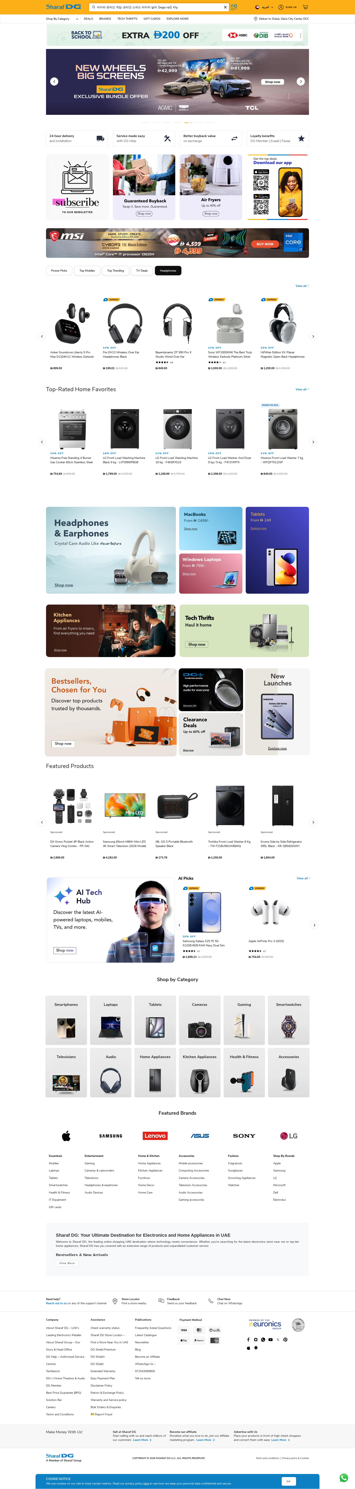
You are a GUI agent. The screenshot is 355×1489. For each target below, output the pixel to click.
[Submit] (93, 7)
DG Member (53, 1388)
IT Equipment (57, 1202)
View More (67, 1265)
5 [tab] (188, 122)
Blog (138, 1352)
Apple (277, 1165)
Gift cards (55, 1209)
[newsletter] (77, 187)
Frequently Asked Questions (153, 1330)
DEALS (88, 19)
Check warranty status (105, 1330)
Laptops (54, 1173)
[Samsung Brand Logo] (111, 1138)
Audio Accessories (191, 1195)
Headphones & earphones (101, 1187)
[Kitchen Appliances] (110, 633)
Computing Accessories (194, 1173)
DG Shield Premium (103, 1352)
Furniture (144, 1180)
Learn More (140, 1442)
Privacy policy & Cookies (295, 1460)
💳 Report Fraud (101, 1416)
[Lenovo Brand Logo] (155, 1138)
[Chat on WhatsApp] (344, 1478)
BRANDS (105, 19)
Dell (275, 1195)
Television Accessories (193, 1187)
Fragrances (235, 1165)
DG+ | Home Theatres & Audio (65, 1380)
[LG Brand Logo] (289, 1138)
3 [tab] (167, 122)
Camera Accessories (192, 1180)
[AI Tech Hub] (111, 922)
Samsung (279, 1173)
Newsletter (142, 1344)
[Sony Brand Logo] (244, 1138)
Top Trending (115, 271)
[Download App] (277, 187)
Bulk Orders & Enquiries (106, 1409)
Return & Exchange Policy (107, 1395)
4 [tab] (178, 122)
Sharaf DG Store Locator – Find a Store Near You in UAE (109, 1340)
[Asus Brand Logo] (200, 1138)
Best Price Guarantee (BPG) (63, 1395)
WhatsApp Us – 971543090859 (145, 1369)
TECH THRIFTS (127, 19)
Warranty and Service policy (108, 1402)
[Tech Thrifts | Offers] (244, 633)
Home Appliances (149, 1165)
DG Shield (97, 1366)
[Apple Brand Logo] (66, 1138)
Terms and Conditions (60, 1416)
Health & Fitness (59, 1195)
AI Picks (185, 880)
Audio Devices (94, 1195)
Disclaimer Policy (101, 1388)
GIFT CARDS (152, 19)
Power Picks (59, 271)
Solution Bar (54, 1402)
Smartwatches (58, 1187)
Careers (51, 1409)
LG (275, 1180)
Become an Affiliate (147, 1359)
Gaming (90, 1165)
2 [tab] (156, 122)
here (146, 1484)
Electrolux (279, 1202)
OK (289, 1481)
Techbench (53, 1373)
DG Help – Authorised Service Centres (65, 1362)
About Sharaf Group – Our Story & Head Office (63, 1348)
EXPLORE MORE (178, 19)
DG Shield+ (98, 1359)
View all (301, 283)
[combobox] (159, 7)
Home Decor (146, 1187)
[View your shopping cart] (306, 7)
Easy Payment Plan (103, 1380)
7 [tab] (210, 122)
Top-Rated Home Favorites (81, 391)
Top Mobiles (87, 271)
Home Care (145, 1195)
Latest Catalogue (146, 1337)
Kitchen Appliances (150, 1173)
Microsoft (279, 1187)
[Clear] (225, 7)
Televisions (91, 1180)
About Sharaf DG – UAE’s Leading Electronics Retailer (63, 1333)
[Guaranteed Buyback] (144, 187)
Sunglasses (235, 1173)
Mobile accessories (191, 1165)
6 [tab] (196, 122)
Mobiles (54, 1165)
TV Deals (142, 271)
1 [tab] (145, 122)
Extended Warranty (103, 1373)
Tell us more (142, 1380)
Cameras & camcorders (99, 1173)
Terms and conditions (267, 1460)
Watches (233, 1187)
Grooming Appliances (242, 1180)
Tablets (53, 1180)
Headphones (168, 271)
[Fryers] (211, 187)
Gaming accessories (191, 1202)
